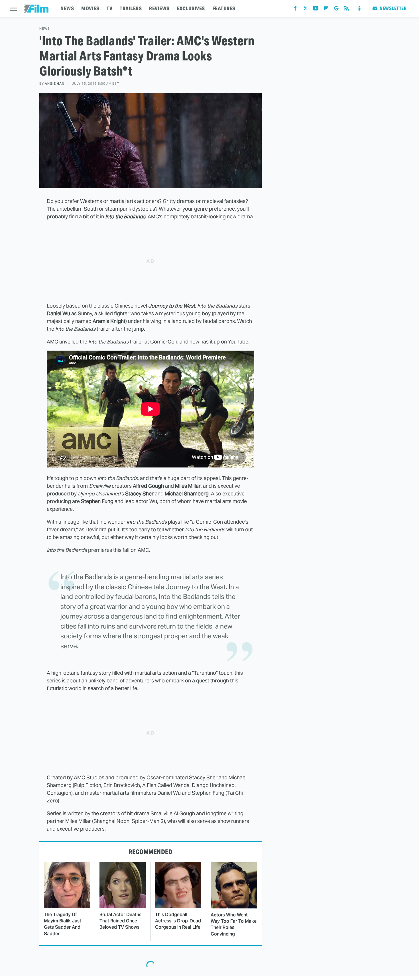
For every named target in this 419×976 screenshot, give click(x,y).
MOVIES (90, 8)
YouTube (238, 341)
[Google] (336, 9)
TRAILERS (131, 8)
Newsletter (393, 8)
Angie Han (54, 84)
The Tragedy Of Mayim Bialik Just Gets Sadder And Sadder (62, 924)
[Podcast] (359, 8)
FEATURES (223, 8)
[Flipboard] (326, 9)
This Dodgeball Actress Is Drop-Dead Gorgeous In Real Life (178, 921)
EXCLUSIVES (191, 8)
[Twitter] (305, 9)
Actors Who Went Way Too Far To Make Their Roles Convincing (234, 924)
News (44, 28)
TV (109, 8)
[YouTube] (316, 9)
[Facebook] (295, 9)
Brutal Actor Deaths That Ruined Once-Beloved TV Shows (120, 921)
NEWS (67, 8)
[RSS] (346, 9)
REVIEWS (159, 8)
